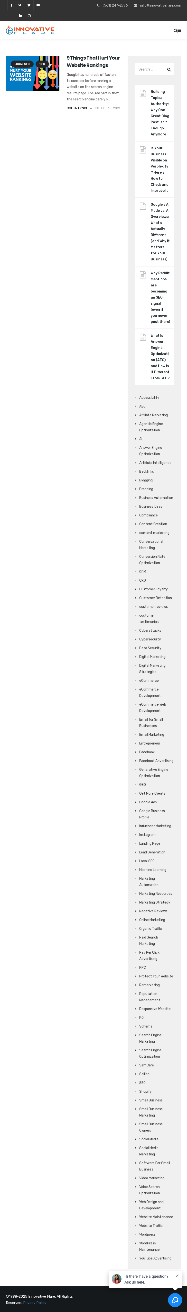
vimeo (28, 5)
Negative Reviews (153, 911)
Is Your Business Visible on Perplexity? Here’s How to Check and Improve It (159, 169)
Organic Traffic (150, 929)
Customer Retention (155, 598)
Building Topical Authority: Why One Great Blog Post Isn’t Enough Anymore (160, 113)
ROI (141, 1018)
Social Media (149, 1139)
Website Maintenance (156, 1217)
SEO (42, 64)
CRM (142, 572)
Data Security (150, 648)
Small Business (151, 1100)
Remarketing (149, 985)
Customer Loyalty (153, 589)
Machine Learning (152, 870)
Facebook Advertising (156, 761)
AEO (142, 406)
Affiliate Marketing (153, 415)
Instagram (147, 835)
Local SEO (22, 64)
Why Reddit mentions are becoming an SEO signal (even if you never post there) (160, 297)
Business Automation (156, 498)
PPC (142, 968)
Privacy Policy (34, 1303)
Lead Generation (152, 852)
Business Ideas (150, 507)
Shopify (145, 1092)
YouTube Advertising (155, 1258)
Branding (146, 489)
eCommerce (149, 681)
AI (140, 439)
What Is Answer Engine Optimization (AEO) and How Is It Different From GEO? (160, 357)
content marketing (154, 533)
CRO (142, 580)
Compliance (148, 515)
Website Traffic (151, 1226)
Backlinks (146, 472)
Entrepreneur (149, 743)
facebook (11, 5)
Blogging (146, 480)
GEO (142, 785)
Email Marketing (151, 735)
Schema (145, 1026)
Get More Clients (152, 793)
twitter (19, 5)
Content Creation (153, 524)
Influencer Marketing (155, 826)
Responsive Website (155, 1009)
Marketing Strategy (154, 902)
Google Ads (148, 802)
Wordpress (147, 1234)
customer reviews (153, 607)
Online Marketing (152, 920)
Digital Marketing (152, 657)
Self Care (146, 1065)
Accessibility (149, 398)
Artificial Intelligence (155, 463)
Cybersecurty (150, 639)
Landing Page (149, 844)
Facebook (147, 752)
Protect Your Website (156, 976)
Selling (144, 1074)
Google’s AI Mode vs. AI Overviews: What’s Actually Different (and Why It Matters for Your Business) (160, 232)
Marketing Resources (155, 894)
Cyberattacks (150, 631)
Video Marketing (151, 1178)
